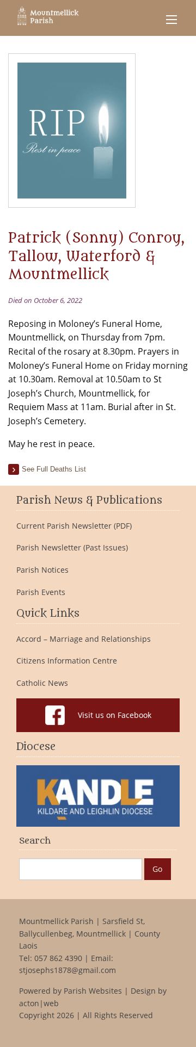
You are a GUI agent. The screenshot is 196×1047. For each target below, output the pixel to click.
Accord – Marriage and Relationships (83, 639)
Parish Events (40, 592)
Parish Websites (93, 991)
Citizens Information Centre (66, 661)
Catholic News (42, 683)
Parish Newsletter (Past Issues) (72, 548)
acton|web (39, 1003)
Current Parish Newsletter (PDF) (74, 526)
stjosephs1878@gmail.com (67, 970)
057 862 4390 (58, 958)
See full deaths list (54, 469)
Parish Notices (42, 570)
